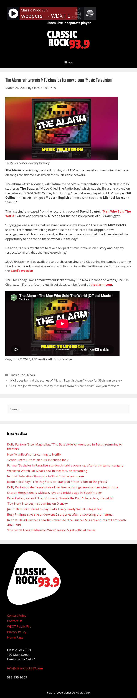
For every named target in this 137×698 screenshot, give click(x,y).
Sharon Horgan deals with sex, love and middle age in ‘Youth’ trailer (54, 492)
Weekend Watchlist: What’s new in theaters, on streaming (47, 471)
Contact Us (14, 621)
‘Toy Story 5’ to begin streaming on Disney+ (37, 503)
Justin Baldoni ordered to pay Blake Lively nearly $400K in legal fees (55, 509)
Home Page (15, 637)
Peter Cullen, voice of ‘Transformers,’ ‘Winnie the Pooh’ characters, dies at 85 (60, 498)
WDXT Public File (19, 626)
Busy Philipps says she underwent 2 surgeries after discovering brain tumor (60, 514)
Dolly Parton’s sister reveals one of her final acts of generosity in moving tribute (62, 487)
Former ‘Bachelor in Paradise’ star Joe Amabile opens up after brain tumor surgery (65, 465)
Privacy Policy (16, 632)
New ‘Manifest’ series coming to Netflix (34, 454)
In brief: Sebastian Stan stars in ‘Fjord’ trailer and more (45, 476)
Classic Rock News (22, 375)
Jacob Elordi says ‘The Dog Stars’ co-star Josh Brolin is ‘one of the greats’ (57, 482)
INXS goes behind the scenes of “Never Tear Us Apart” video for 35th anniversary (65, 380)
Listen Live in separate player (69, 23)
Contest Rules (16, 615)
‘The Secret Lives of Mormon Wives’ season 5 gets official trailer (51, 530)
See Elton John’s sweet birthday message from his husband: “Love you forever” (64, 386)
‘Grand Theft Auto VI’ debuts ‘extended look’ (38, 460)
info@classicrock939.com (25, 668)
